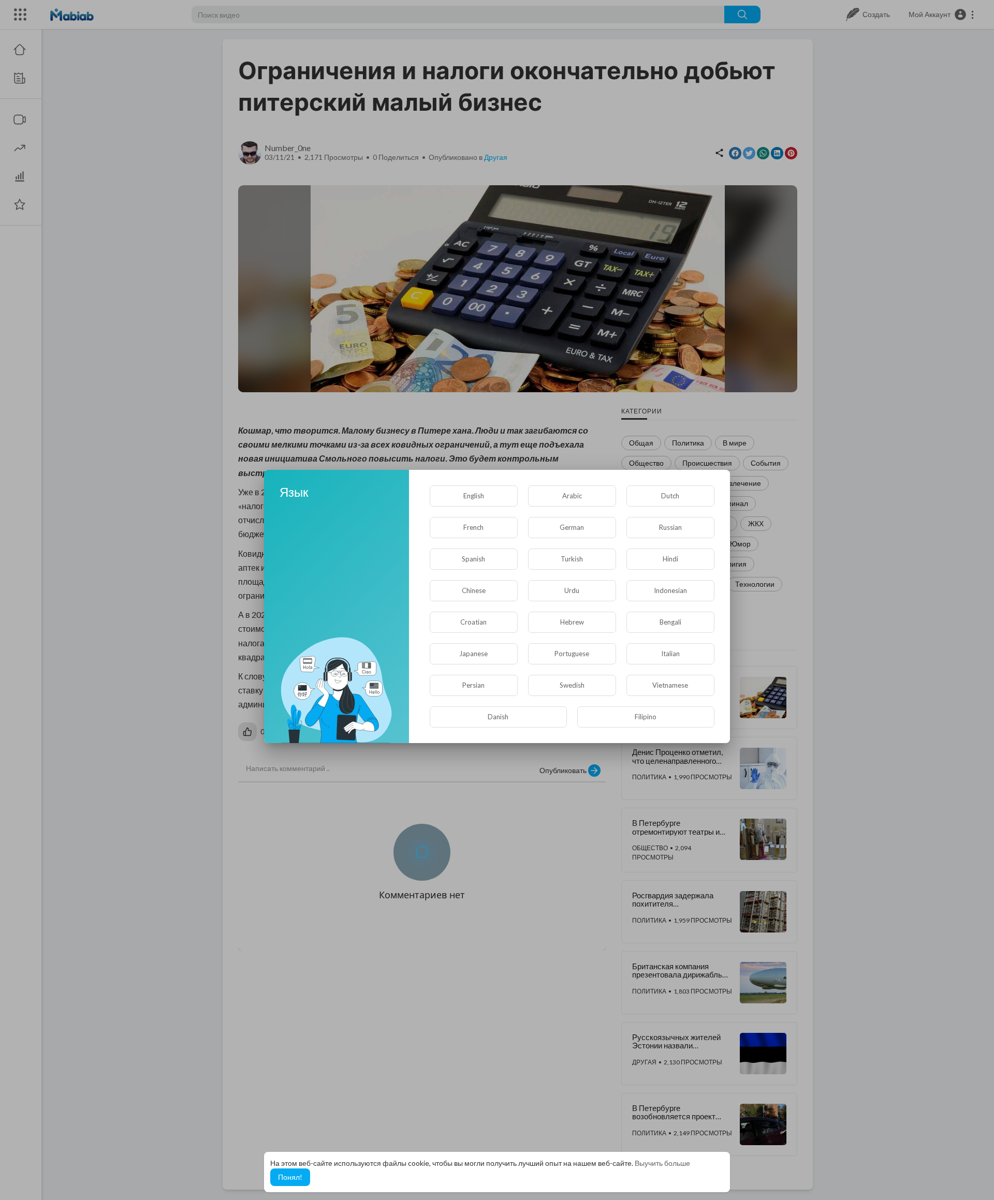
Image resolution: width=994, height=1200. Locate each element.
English (473, 496)
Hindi (670, 559)
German (572, 527)
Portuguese (571, 653)
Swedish (572, 685)
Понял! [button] (290, 1177)
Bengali (670, 622)
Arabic (572, 496)
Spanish (473, 559)
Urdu (571, 590)
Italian (670, 653)
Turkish (572, 559)
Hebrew (572, 622)
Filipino (645, 717)
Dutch (670, 496)
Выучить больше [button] (662, 1163)
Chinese (474, 590)
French (473, 527)
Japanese (473, 653)
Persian (473, 685)
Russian (670, 527)
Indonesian (670, 590)
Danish (498, 717)
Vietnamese (670, 685)
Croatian (473, 622)
